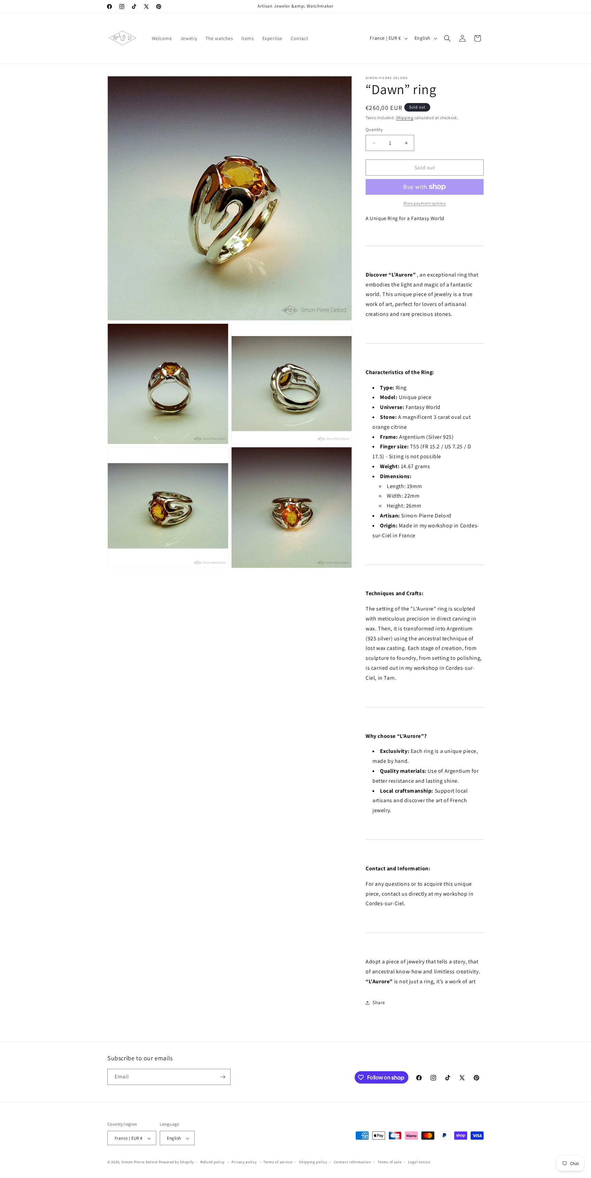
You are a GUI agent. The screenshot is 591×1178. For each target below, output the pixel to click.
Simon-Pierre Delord (139, 1162)
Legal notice (419, 1162)
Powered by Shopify (176, 1162)
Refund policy (212, 1162)
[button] (447, 38)
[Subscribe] (222, 1077)
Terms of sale (389, 1162)
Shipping (404, 117)
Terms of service (277, 1162)
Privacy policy (244, 1162)
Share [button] (378, 1002)
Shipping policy (313, 1162)
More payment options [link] (425, 203)
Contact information (352, 1162)
